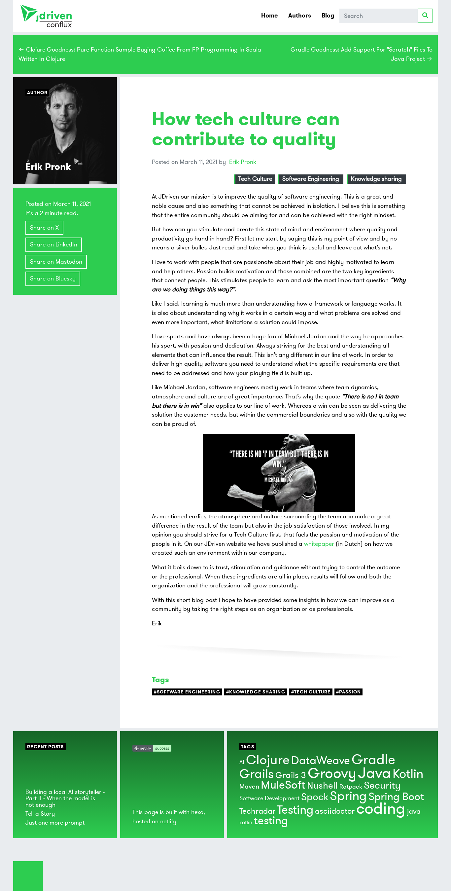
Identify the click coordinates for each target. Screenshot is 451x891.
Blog (328, 15)
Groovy (332, 773)
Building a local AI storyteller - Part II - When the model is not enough (65, 798)
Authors (299, 15)
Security (382, 785)
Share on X (44, 228)
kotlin (245, 822)
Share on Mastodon (56, 262)
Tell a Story (40, 814)
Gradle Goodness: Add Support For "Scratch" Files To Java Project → (362, 54)
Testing (295, 810)
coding (380, 808)
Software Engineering (310, 179)
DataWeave (320, 760)
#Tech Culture (310, 692)
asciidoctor (335, 811)
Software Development (269, 798)
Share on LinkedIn (53, 244)
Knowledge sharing (376, 179)
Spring (348, 796)
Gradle (373, 760)
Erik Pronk (242, 162)
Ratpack (350, 787)
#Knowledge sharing (256, 692)
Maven (249, 786)
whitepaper (319, 544)
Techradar (257, 811)
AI (241, 762)
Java (374, 773)
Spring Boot (396, 797)
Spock (314, 797)
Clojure (268, 760)
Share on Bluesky (53, 278)
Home (269, 15)
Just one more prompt (55, 823)
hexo (197, 812)
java (414, 811)
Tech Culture (255, 179)
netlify (168, 821)
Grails (256, 774)
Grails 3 (290, 775)
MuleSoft (283, 785)
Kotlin (408, 774)
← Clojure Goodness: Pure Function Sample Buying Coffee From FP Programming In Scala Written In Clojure (139, 54)
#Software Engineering (187, 692)
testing (271, 820)
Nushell (322, 786)
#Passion (348, 692)
